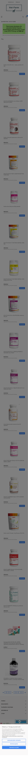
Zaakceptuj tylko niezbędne (14, 740)
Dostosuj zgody (14, 743)
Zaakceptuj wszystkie (14, 747)
